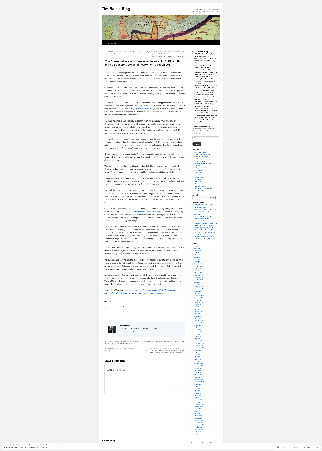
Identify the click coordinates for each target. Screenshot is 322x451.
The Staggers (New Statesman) (203, 188)
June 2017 (197, 354)
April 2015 (197, 393)
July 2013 (197, 434)
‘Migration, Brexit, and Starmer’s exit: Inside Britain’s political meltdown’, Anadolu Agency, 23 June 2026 (205, 74)
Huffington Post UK (200, 168)
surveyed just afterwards (143, 108)
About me (114, 43)
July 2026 (197, 246)
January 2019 (198, 332)
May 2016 (197, 370)
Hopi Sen (197, 166)
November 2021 (199, 298)
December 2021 (199, 295)
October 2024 (198, 266)
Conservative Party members (163, 341)
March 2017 (198, 359)
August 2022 (198, 291)
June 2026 (197, 248)
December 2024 (199, 264)
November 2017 (199, 345)
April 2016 (197, 373)
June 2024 (197, 271)
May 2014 (197, 413)
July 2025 (197, 257)
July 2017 (197, 352)
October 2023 (198, 280)
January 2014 (198, 420)
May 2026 (197, 250)
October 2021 (198, 300)
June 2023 (197, 284)
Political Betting (199, 177)
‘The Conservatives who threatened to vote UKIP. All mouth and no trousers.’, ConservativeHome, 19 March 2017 (142, 62)
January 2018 (198, 341)
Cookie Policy (44, 447)
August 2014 (198, 409)
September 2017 (199, 348)
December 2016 (199, 361)
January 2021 (198, 311)
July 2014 (197, 411)
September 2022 (199, 289)
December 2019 (199, 323)
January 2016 (198, 379)
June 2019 (197, 329)
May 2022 (197, 293)
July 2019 (197, 327)
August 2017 (198, 350)
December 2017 (199, 343)
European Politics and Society (203, 163)
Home (107, 43)
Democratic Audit (199, 161)
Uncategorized (126, 341)
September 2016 (199, 366)
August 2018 (198, 336)
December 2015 (199, 382)
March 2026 (198, 255)
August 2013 (198, 431)
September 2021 (199, 302)
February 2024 (198, 275)
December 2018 (199, 334)
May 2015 (197, 391)
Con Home (197, 159)
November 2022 (199, 286)
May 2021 (197, 309)
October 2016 (198, 363)
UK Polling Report (200, 190)
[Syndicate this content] (193, 51)
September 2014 (199, 407)
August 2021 (198, 305)
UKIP (113, 343)
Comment (176, 388)
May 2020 (197, 314)
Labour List (197, 172)
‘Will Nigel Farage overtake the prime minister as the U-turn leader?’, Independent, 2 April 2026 (205, 103)
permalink (128, 343)
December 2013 (199, 422)
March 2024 (198, 273)
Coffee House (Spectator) (202, 156)
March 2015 (198, 395)
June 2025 (197, 259)
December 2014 (199, 402)
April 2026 (197, 252)
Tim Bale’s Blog (201, 51)
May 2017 (197, 357)
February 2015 (198, 397)
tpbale (125, 68)
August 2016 (198, 368)
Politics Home (198, 179)
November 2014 (199, 404)
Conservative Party (146, 341)
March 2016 (198, 375)
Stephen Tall (198, 181)
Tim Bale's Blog (116, 8)
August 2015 (198, 384)
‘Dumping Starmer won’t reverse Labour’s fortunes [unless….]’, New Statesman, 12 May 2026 (205, 97)
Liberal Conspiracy (200, 175)
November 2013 (199, 425)
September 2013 (199, 429)
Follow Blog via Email (201, 126)
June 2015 (197, 388)
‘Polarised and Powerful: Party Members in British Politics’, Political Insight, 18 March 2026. (205, 110)
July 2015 (197, 386)
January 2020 (198, 320)
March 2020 (198, 318)
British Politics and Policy (202, 154)
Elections (177, 341)
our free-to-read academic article (143, 211)
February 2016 (198, 377)
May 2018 (197, 339)
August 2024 (198, 268)
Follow (197, 144)
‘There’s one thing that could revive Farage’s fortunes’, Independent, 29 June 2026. (203, 67)
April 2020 (197, 316)
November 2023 (199, 277)
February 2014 (198, 418)
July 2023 (197, 282)
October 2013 (198, 427)
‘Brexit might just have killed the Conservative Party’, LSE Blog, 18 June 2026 (204, 81)
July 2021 (197, 307)
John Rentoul (198, 170)
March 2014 (198, 416)
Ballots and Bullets (200, 152)
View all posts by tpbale (129, 330)
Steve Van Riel (198, 184)
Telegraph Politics (199, 186)
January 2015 (198, 400)
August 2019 (198, 325)
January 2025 (198, 262)
